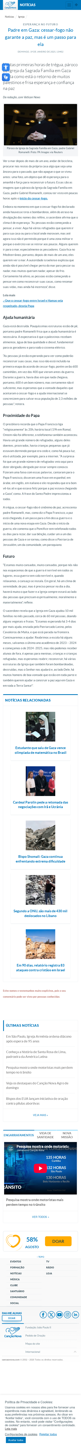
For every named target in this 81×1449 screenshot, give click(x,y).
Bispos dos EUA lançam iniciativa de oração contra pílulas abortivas (37, 1101)
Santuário (17, 1291)
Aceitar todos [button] (15, 1440)
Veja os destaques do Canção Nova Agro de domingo (37, 1085)
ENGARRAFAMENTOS (19, 1135)
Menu (69, 5)
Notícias (9, 16)
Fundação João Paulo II (38, 1327)
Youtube (59, 1315)
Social (14, 1303)
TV (47, 1261)
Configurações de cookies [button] (21, 1434)
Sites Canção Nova (76, 5)
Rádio (50, 1267)
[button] (6, 67)
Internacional (32, 1351)
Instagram (67, 1315)
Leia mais (11, 1428)
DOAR (11, 1318)
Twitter (51, 1315)
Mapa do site (32, 1343)
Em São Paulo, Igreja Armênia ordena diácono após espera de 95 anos (38, 1038)
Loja (49, 1273)
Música (15, 1279)
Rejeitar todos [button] (48, 1434)
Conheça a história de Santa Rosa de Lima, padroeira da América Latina (36, 1054)
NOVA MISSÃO (67, 1135)
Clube (14, 1285)
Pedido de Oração (35, 1335)
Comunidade (18, 1297)
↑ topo (40, 1257)
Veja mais (40, 1115)
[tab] (18, 1135)
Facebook (43, 1315)
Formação (17, 1267)
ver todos (40, 1217)
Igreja (21, 16)
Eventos (15, 1261)
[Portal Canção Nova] (10, 5)
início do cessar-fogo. (34, 198)
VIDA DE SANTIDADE (45, 1135)
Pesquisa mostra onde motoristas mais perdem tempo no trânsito (39, 1070)
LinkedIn (75, 1315)
